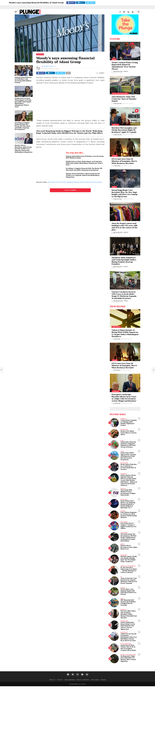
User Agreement (69, 679)
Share (81, 2)
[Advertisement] (70, 102)
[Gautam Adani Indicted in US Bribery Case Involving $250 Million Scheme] (24, 75)
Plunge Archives (48, 66)
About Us (52, 679)
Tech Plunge (116, 165)
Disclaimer (95, 679)
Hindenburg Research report (75, 182)
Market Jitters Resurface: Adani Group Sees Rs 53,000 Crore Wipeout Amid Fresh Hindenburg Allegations (23, 149)
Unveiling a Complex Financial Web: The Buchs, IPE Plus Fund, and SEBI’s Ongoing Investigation (22, 126)
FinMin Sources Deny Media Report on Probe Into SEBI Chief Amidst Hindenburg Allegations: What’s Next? (23, 103)
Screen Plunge (117, 103)
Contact (60, 679)
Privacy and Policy (83, 679)
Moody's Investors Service (93, 182)
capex (57, 182)
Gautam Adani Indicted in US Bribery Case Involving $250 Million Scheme (23, 80)
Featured (63, 182)
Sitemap (103, 679)
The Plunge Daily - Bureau (120, 71)
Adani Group (51, 182)
